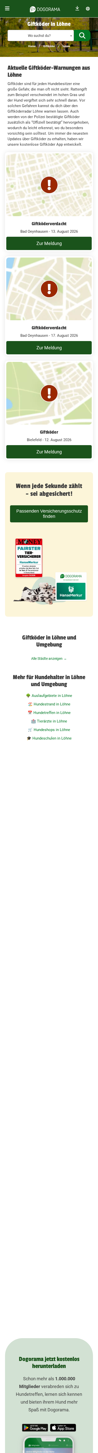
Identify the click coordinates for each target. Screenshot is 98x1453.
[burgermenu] (7, 8)
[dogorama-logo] (45, 8)
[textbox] (41, 35)
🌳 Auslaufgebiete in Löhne (49, 695)
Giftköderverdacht (49, 223)
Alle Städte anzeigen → (49, 659)
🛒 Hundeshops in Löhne (49, 730)
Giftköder (49, 46)
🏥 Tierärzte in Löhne (49, 721)
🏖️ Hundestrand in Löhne (49, 704)
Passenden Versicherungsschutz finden (49, 514)
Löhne (66, 46)
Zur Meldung (49, 243)
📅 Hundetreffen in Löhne (49, 712)
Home (32, 46)
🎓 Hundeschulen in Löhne (49, 738)
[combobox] (41, 35)
